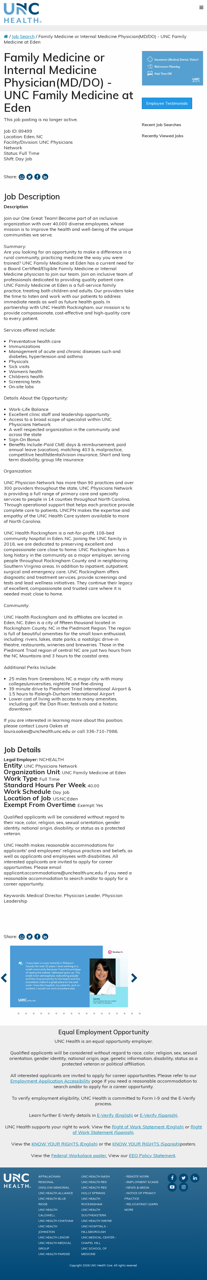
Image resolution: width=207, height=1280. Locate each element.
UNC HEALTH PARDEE (54, 1254)
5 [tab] (48, 1013)
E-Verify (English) (115, 1115)
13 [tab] (109, 1013)
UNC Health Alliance (55, 1193)
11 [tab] (94, 1013)
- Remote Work (136, 1176)
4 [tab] (41, 1013)
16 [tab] (132, 1013)
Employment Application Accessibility (50, 1081)
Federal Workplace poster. (79, 1155)
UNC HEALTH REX (94, 1182)
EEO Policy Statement (152, 1155)
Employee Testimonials (167, 103)
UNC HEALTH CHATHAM (55, 1221)
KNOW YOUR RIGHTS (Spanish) (146, 1144)
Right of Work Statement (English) (148, 1127)
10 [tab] (86, 1013)
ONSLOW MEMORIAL (54, 1187)
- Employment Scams (141, 1182)
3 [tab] (33, 1013)
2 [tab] (26, 1013)
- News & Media (136, 1187)
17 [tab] (139, 1013)
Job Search (23, 36)
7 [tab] (63, 1013)
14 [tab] (116, 1013)
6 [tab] (56, 1013)
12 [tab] (101, 1013)
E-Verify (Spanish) (158, 1115)
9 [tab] (79, 1013)
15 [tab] (124, 1013)
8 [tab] (71, 1013)
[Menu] (201, 7)
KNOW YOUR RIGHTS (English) (65, 1144)
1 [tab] (18, 1013)
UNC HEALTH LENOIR (53, 1237)
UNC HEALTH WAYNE (96, 1221)
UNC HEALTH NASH (95, 1176)
